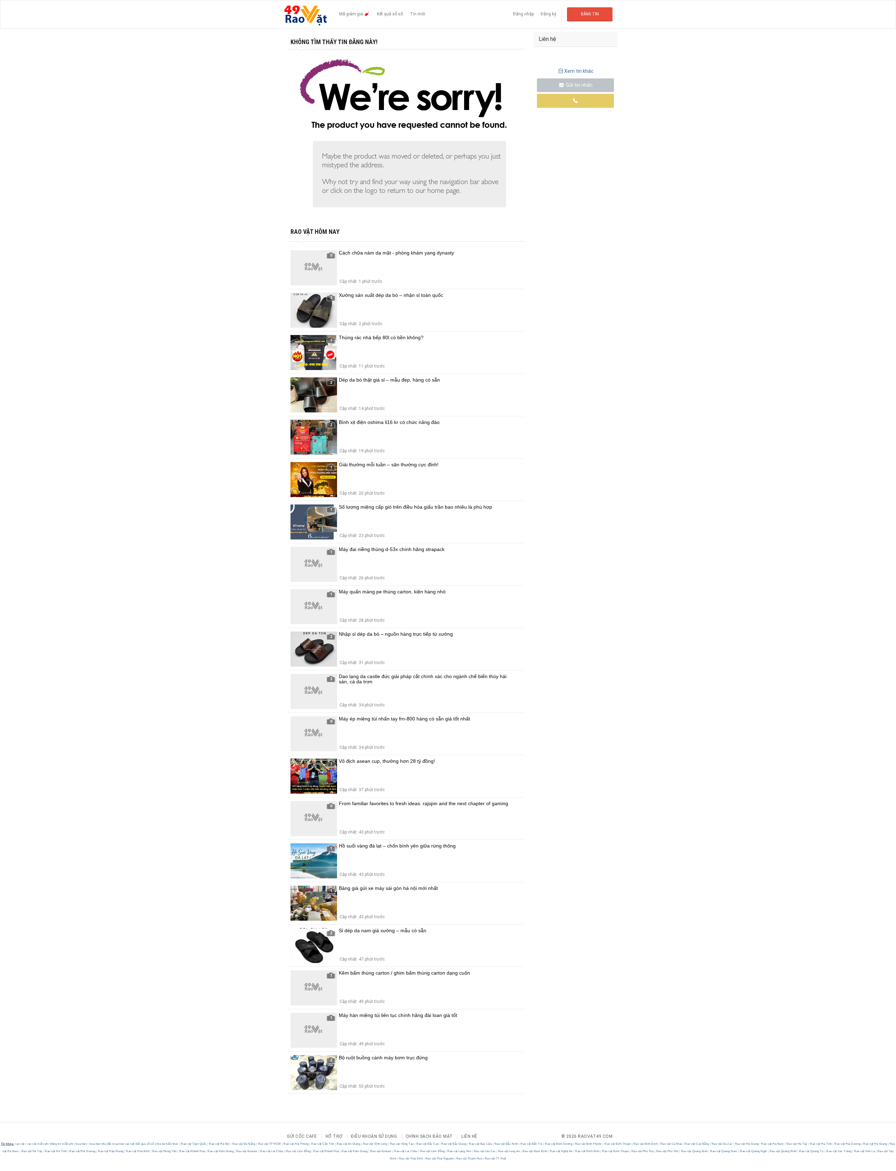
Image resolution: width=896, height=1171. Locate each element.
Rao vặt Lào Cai (484, 1151)
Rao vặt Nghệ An (561, 1151)
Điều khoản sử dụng (374, 1136)
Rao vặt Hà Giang (747, 1143)
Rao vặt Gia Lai (721, 1143)
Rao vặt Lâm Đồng (298, 1151)
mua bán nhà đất (100, 1143)
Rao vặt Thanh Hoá (469, 1158)
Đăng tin (590, 14)
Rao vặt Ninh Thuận (615, 1151)
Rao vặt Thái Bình (411, 1158)
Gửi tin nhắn (579, 85)
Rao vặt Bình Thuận (618, 1143)
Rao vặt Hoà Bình (137, 1151)
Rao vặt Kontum (246, 1151)
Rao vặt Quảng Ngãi (753, 1151)
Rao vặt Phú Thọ (642, 1151)
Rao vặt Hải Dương (848, 1143)
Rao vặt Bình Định (645, 1143)
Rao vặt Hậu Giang (111, 1151)
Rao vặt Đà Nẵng (243, 1143)
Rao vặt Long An (509, 1151)
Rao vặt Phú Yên (667, 1151)
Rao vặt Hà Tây (796, 1143)
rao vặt (19, 1143)
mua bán (81, 1143)
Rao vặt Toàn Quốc (194, 1143)
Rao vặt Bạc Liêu (480, 1143)
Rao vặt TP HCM (269, 1143)
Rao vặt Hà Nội (219, 1143)
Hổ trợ (334, 1136)
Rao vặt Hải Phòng (296, 1143)
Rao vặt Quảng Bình (694, 1151)
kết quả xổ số (145, 1143)
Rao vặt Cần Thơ (322, 1143)
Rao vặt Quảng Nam (723, 1151)
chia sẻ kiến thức (166, 1143)
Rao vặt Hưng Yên (164, 1151)
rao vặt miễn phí (38, 1143)
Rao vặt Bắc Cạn (427, 1143)
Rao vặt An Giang (348, 1143)
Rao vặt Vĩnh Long (375, 1143)
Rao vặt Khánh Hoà (192, 1151)
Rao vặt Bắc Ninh (506, 1143)
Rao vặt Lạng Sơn (459, 1151)
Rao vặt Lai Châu (271, 1151)
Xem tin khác (579, 71)
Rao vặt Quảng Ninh (783, 1151)
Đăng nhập (523, 14)
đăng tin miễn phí (62, 1143)
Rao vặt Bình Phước (588, 1143)
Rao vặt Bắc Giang (454, 1143)
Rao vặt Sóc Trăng (839, 1151)
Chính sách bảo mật (429, 1136)
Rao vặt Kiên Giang (220, 1151)
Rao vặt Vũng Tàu (401, 1143)
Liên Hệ (469, 1136)
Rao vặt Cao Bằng (697, 1143)
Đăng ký (548, 14)
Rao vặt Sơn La (864, 1151)
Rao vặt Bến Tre (532, 1143)
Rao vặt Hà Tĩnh (821, 1143)
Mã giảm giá (351, 14)
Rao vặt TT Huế (495, 1158)
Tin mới (417, 14)
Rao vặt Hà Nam (773, 1143)
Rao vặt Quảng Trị (811, 1151)
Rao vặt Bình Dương (558, 1143)
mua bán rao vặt (123, 1143)
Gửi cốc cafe (302, 1136)
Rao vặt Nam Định (535, 1151)
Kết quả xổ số (390, 14)
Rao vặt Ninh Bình (587, 1151)
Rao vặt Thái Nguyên (440, 1158)
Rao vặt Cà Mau (671, 1143)
